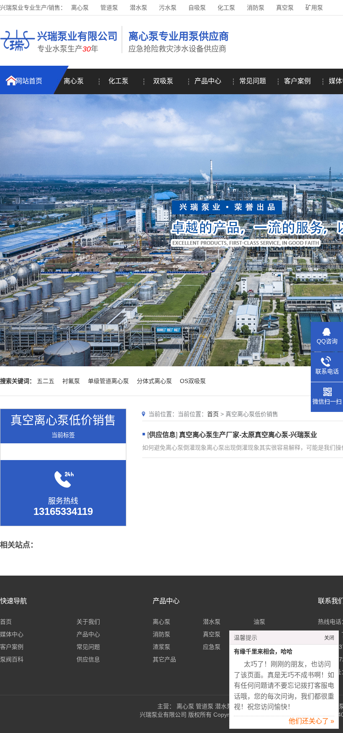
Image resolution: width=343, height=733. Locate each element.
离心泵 (80, 7)
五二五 (45, 381)
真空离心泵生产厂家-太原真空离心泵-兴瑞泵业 (248, 434)
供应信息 (162, 434)
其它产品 (164, 659)
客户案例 (297, 81)
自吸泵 (197, 7)
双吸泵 (163, 81)
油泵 (259, 621)
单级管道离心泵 (108, 381)
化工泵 (226, 7)
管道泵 (109, 7)
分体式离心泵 (154, 381)
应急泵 (211, 646)
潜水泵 (138, 7)
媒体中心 (11, 634)
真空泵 (285, 7)
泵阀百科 (11, 659)
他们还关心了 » (311, 721)
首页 (213, 414)
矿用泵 (314, 7)
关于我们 (88, 621)
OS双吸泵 (193, 381)
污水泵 (168, 7)
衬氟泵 (71, 381)
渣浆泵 (161, 646)
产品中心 (208, 81)
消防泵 (255, 7)
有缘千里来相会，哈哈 (263, 651)
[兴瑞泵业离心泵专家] (17, 52)
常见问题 (252, 81)
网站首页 (28, 81)
